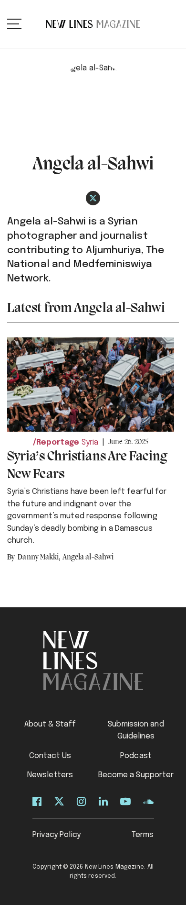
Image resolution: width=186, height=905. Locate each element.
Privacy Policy (56, 835)
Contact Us (50, 756)
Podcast (136, 756)
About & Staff (50, 724)
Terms (143, 835)
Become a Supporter (136, 775)
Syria (90, 442)
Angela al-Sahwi (88, 557)
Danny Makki (39, 557)
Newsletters (50, 775)
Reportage (58, 442)
